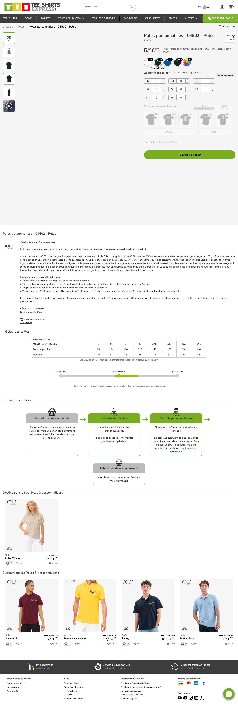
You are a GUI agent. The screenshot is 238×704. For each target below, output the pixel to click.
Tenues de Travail (103, 18)
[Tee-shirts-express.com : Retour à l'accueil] (32, 7)
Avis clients (12, 691)
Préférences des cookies (132, 695)
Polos (28, 18)
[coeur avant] (151, 119)
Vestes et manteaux (71, 18)
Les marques (13, 687)
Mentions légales (129, 699)
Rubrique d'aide (71, 683)
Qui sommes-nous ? (16, 683)
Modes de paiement (189, 678)
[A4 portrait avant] (185, 119)
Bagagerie (130, 18)
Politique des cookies (131, 691)
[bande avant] (168, 119)
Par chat (68, 695)
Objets (172, 18)
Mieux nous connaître (19, 678)
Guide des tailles (225, 75)
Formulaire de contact (74, 687)
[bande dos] (205, 119)
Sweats (45, 18)
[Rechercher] (132, 7)
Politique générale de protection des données (142, 687)
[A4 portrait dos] (223, 119)
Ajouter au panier (190, 155)
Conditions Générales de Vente (135, 683)
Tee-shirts (10, 18)
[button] (229, 693)
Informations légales (132, 678)
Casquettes (152, 18)
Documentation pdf (34, 319)
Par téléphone (70, 691)
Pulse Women (47, 242)
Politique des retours (73, 699)
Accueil (8, 27)
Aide (66, 678)
